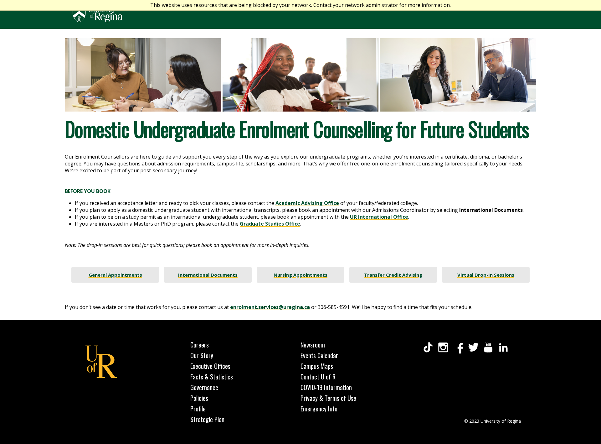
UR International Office (379, 216)
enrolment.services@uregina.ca (270, 307)
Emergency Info (318, 408)
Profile (198, 408)
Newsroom (312, 344)
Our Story (201, 355)
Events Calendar (319, 355)
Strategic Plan (207, 419)
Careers (199, 344)
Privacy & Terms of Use (328, 398)
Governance (204, 387)
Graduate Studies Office (270, 223)
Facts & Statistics (211, 376)
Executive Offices (210, 366)
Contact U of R (318, 376)
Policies (199, 398)
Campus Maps (316, 366)
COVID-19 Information (326, 387)
